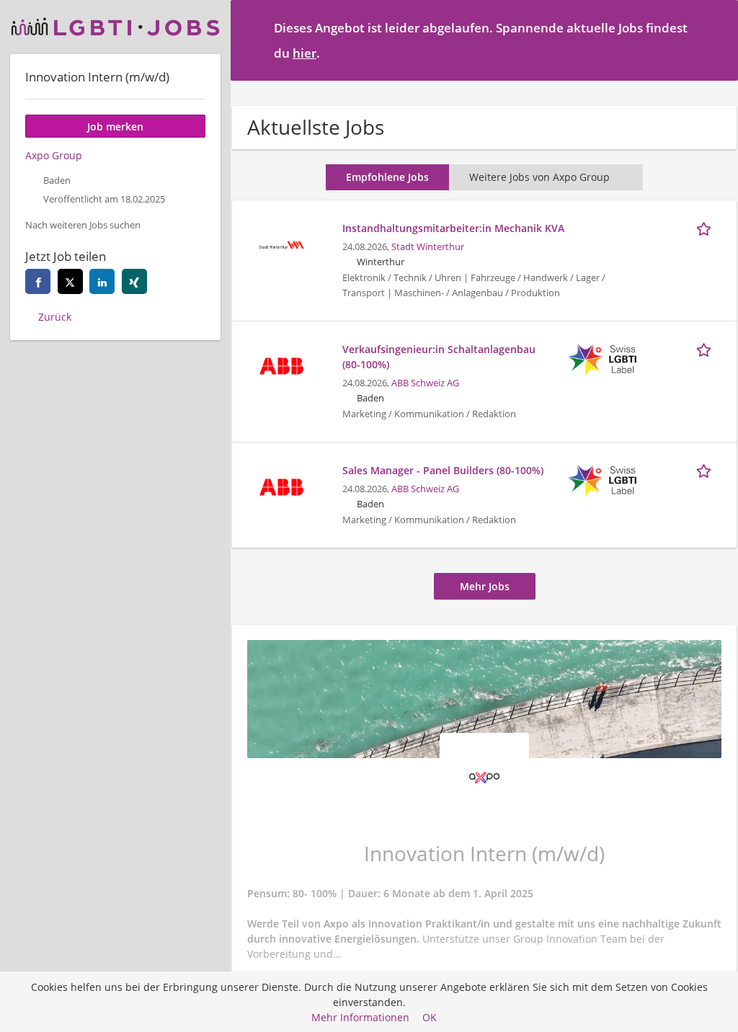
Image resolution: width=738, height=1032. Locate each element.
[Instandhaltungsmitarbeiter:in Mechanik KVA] (281, 243)
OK (429, 1017)
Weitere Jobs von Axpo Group (539, 177)
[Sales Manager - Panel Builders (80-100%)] (281, 485)
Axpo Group (53, 155)
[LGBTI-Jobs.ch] (115, 27)
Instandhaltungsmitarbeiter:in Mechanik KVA (453, 228)
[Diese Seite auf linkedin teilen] (102, 281)
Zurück (54, 317)
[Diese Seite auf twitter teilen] (70, 281)
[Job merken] (706, 228)
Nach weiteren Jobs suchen (83, 225)
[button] (716, 40)
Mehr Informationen (360, 1017)
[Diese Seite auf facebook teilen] (37, 281)
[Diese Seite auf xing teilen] (134, 281)
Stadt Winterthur (427, 247)
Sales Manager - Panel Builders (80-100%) (442, 470)
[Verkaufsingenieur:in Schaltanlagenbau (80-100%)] (281, 364)
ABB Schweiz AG (425, 383)
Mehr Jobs (485, 586)
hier (304, 53)
